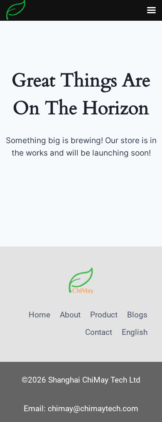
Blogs (137, 315)
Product (104, 315)
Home (39, 315)
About (70, 315)
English (134, 332)
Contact (98, 332)
